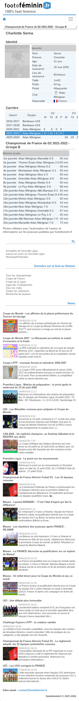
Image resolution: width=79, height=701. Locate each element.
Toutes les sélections (17, 291)
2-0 (57, 162)
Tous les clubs (14, 287)
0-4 (48, 182)
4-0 (52, 178)
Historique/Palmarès (17, 257)
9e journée (9, 186)
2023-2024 (13, 137)
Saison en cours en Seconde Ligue (25, 253)
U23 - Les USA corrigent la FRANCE (24, 665)
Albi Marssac (45, 190)
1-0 (49, 214)
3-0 (49, 186)
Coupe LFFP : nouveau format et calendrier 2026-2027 (34, 362)
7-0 (46, 206)
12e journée (10, 194)
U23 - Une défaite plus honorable (22, 600)
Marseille (43, 158)
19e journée (10, 214)
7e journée (9, 178)
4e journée (9, 170)
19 (66, 137)
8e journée (9, 182)
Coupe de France (15, 278)
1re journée (10, 158)
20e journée (10, 218)
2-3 (46, 174)
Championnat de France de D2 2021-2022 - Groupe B (36, 26)
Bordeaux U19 (31, 121)
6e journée (9, 174)
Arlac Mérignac (32, 129)
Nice (40, 174)
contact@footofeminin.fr (32, 690)
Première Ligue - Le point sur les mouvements (30, 458)
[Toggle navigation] (70, 19)
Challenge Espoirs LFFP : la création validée (29, 622)
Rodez (41, 182)
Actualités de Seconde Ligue (22, 250)
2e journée (9, 162)
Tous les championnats (18, 275)
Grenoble (24, 178)
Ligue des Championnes (19, 284)
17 (45, 133)
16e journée (10, 206)
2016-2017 (13, 121)
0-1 (56, 190)
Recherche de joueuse (18, 294)
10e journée (10, 190)
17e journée (10, 210)
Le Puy (22, 186)
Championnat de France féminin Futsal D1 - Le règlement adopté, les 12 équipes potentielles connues (37, 643)
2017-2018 (13, 125)
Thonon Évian (26, 162)
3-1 (54, 170)
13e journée (10, 198)
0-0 (51, 158)
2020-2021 (13, 129)
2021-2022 (13, 133)
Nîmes (41, 166)
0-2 (48, 166)
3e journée (9, 166)
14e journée (10, 202)
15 (51, 133)
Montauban (25, 170)
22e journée (10, 222)
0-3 (54, 202)
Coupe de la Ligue (16, 281)
